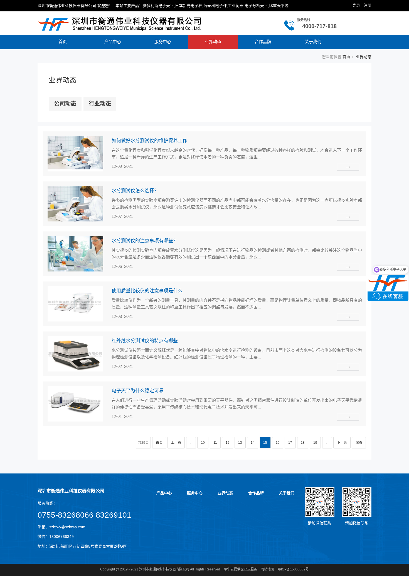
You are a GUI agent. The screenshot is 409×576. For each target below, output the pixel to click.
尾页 (359, 443)
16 (278, 443)
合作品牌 (263, 41)
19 (315, 443)
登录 (356, 5)
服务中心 (162, 41)
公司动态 (65, 104)
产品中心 (112, 41)
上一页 (176, 443)
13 (240, 443)
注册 (367, 5)
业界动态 (212, 41)
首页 (62, 41)
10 (203, 443)
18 (303, 443)
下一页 (342, 443)
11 (215, 443)
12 (228, 443)
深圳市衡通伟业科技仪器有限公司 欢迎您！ (75, 5)
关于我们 (313, 41)
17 (290, 443)
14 (253, 443)
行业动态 (100, 104)
